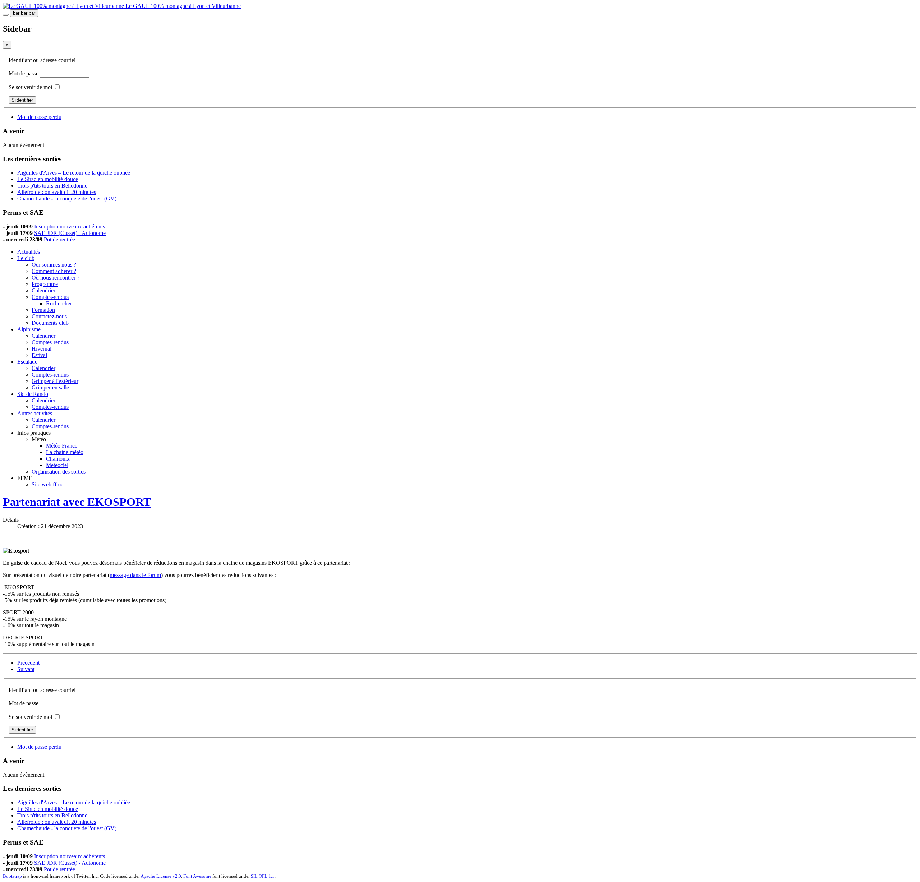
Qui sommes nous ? (54, 265)
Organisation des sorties (59, 471)
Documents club (50, 323)
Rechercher (59, 303)
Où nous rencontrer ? (55, 277)
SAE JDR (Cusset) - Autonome (70, 233)
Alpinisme (29, 329)
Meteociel (57, 465)
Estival (39, 355)
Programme (45, 284)
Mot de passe (24, 73)
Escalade (27, 362)
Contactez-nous (49, 316)
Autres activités (34, 413)
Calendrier (43, 290)
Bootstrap (12, 876)
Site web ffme (47, 484)
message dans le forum (135, 575)
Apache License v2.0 (161, 876)
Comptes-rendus (50, 297)
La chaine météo (64, 452)
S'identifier (22, 100)
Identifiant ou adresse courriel (43, 60)
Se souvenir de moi (30, 87)
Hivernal (41, 349)
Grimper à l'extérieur (55, 381)
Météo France (61, 446)
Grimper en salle (50, 387)
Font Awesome (197, 876)
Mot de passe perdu (39, 117)
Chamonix (58, 459)
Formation (43, 310)
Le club (25, 258)
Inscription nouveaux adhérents (69, 226)
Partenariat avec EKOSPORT (77, 501)
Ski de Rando (32, 394)
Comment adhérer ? (54, 271)
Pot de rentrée (59, 239)
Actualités (28, 252)
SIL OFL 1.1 (263, 876)
